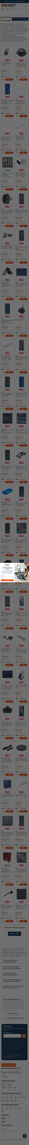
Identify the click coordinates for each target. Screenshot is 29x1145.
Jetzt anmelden (7, 580)
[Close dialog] (28, 563)
